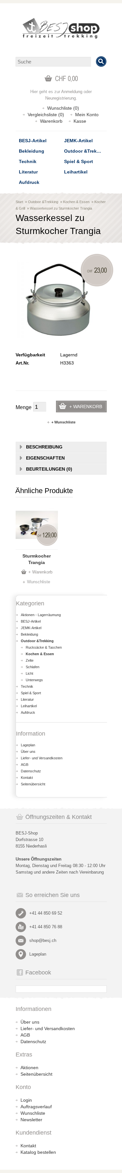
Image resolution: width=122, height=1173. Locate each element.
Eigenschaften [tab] (45, 458)
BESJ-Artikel (33, 140)
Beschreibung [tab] (44, 446)
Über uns (28, 751)
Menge (24, 407)
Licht (29, 673)
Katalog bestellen (38, 1152)
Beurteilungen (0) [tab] (49, 469)
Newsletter (31, 1119)
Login (26, 1100)
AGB (24, 764)
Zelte (30, 660)
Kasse (80, 121)
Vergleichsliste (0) (46, 114)
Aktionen (29, 1067)
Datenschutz (31, 771)
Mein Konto (87, 114)
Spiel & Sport (78, 161)
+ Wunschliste (63, 422)
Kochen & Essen (76, 202)
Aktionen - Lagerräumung (41, 615)
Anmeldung (71, 91)
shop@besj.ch (42, 940)
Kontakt (27, 778)
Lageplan (28, 745)
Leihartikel (76, 171)
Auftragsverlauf (36, 1106)
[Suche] (101, 61)
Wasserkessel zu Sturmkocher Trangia (61, 208)
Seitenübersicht (33, 784)
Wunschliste (38, 581)
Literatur (28, 171)
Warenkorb (51, 121)
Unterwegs (34, 680)
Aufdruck (29, 182)
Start (19, 202)
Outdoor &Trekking (85, 151)
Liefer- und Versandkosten (41, 758)
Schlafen (32, 667)
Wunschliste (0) (63, 108)
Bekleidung (31, 151)
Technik (27, 161)
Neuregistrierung (60, 98)
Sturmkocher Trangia (36, 559)
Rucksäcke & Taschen (44, 647)
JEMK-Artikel (78, 140)
